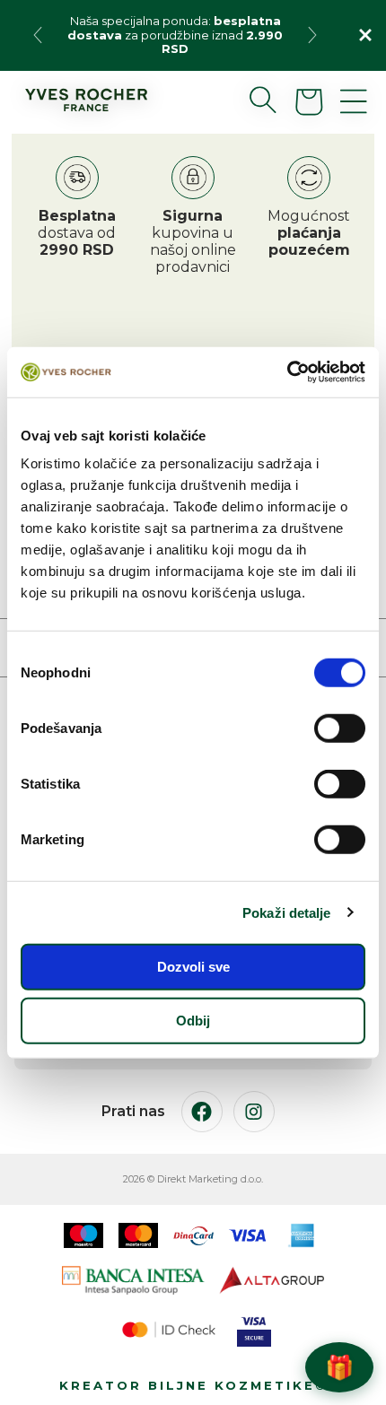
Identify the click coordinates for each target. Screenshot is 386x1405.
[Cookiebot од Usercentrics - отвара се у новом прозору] (286, 372)
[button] (248, 99)
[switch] (339, 728)
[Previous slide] (38, 35)
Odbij (193, 1019)
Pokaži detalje (286, 912)
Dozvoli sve (193, 966)
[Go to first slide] (312, 35)
